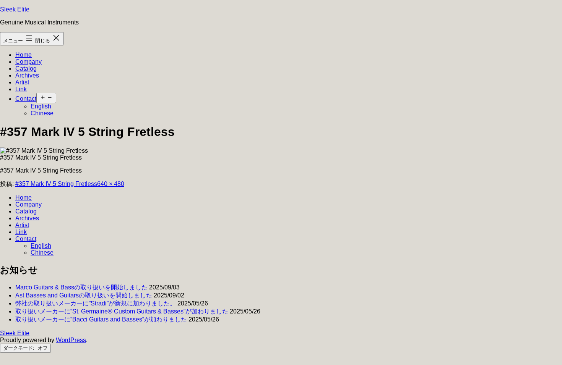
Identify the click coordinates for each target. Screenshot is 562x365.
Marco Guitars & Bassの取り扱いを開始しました (81, 287)
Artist (22, 82)
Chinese (42, 113)
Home (23, 55)
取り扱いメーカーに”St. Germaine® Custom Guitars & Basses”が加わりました (121, 311)
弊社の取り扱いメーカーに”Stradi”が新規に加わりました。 (95, 303)
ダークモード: (19, 348)
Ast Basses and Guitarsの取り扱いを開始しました (83, 295)
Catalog (26, 68)
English (41, 106)
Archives (27, 75)
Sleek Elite (14, 9)
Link (21, 89)
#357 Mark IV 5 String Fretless (56, 184)
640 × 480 (110, 184)
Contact (25, 98)
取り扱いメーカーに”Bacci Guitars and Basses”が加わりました (101, 319)
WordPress (71, 340)
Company (28, 61)
